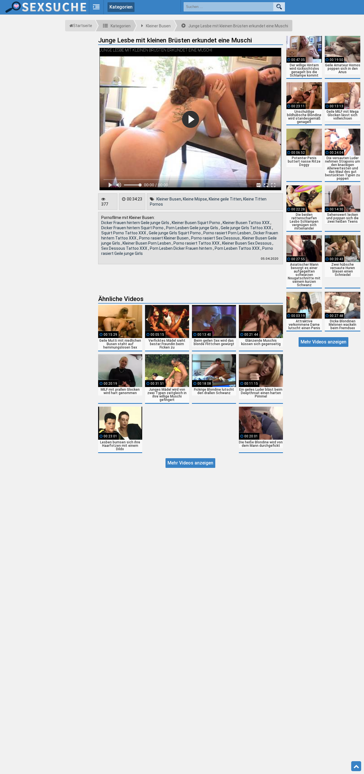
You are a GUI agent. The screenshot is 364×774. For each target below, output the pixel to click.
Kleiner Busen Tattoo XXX (246, 222)
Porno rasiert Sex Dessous (216, 238)
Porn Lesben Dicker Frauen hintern (181, 248)
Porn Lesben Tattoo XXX (237, 248)
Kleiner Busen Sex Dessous (247, 243)
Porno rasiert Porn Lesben (227, 233)
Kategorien (121, 7)
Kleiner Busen (168, 199)
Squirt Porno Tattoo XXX (124, 233)
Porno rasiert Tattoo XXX (196, 243)
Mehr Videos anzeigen (190, 463)
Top (356, 766)
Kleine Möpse (195, 199)
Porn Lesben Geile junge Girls (192, 228)
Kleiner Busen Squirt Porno (196, 222)
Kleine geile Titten (225, 199)
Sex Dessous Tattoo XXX (124, 248)
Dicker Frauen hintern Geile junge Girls (135, 222)
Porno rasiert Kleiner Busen (164, 238)
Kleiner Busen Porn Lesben (147, 243)
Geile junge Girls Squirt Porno (175, 233)
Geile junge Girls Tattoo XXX (246, 228)
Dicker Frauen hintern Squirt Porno (132, 228)
